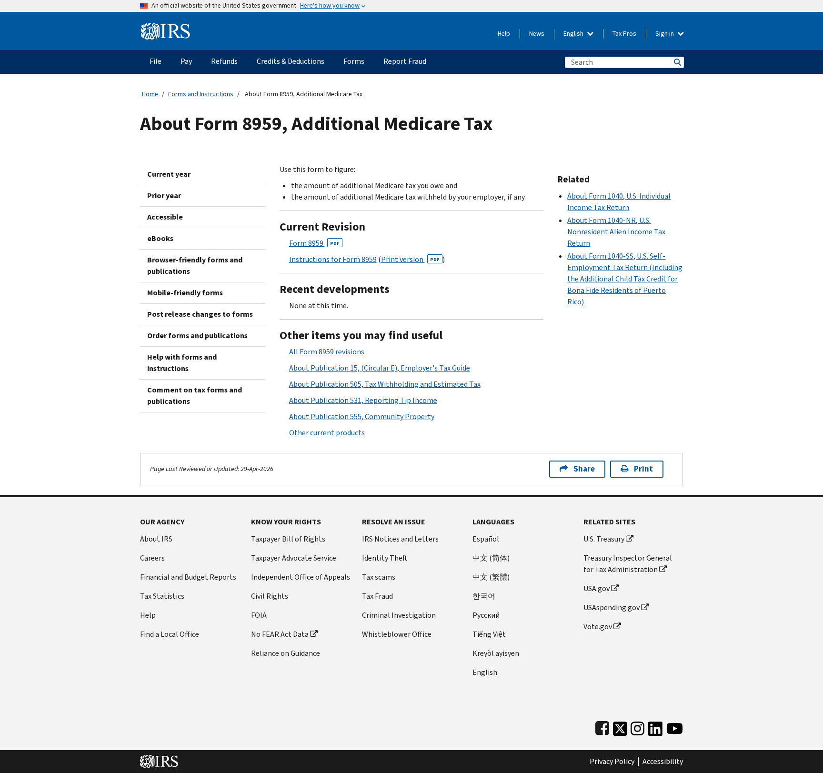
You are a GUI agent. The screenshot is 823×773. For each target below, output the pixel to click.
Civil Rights (269, 596)
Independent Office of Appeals (300, 577)
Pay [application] (186, 61)
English (574, 33)
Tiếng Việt (489, 634)
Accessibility (662, 761)
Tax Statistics (162, 596)
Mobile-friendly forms (185, 293)
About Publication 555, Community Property (361, 417)
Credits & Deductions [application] (290, 61)
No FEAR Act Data (280, 634)
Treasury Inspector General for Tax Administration (627, 563)
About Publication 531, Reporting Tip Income (363, 400)
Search (677, 62)
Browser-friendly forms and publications (194, 265)
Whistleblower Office (397, 634)
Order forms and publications (197, 336)
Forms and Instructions (200, 94)
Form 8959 (314, 243)
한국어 (483, 596)
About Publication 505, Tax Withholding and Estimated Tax (385, 384)
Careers (152, 558)
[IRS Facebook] (602, 726)
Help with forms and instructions (182, 362)
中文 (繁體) (491, 577)
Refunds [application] (224, 61)
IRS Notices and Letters (400, 539)
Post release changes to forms (200, 314)
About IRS (156, 539)
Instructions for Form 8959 (333, 259)
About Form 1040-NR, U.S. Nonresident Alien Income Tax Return (616, 231)
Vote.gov (597, 627)
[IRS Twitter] (620, 726)
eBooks (160, 238)
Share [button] (584, 468)
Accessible (165, 217)
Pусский (486, 615)
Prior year (164, 196)
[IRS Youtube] (674, 726)
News (536, 33)
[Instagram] (637, 726)
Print (643, 468)
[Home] (165, 27)
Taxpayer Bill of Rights (288, 539)
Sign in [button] (665, 33)
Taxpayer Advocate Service (293, 558)
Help (504, 33)
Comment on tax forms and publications (194, 395)
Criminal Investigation (399, 615)
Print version (410, 259)
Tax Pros (624, 33)
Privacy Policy (612, 761)
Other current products (327, 433)
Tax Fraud (377, 596)
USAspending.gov (611, 607)
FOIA (259, 615)
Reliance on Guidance (285, 653)
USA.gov (596, 588)
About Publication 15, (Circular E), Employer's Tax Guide (379, 368)
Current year (169, 174)
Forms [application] (353, 61)
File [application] (155, 61)
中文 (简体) (491, 558)
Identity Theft (385, 558)
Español (485, 539)
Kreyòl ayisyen (495, 653)
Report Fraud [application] (404, 61)
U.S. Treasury (603, 539)
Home (150, 94)
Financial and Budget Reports (188, 577)
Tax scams (378, 577)
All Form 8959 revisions (326, 352)
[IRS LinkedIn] (655, 726)
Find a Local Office (169, 634)
